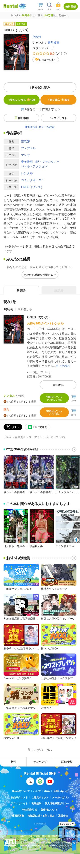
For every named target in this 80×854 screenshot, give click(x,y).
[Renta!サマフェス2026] (22, 6)
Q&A (47, 791)
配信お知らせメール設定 (40, 127)
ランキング (40, 762)
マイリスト (60, 118)
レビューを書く (47, 59)
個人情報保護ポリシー (57, 803)
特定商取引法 (29, 809)
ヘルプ (37, 791)
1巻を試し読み (40, 87)
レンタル (27, 173)
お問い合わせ (60, 791)
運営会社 (63, 815)
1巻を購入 (58, 100)
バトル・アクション (34, 166)
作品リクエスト (19, 797)
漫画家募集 (18, 815)
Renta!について (21, 791)
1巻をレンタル (21, 100)
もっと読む (63, 365)
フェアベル (28, 148)
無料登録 (70, 6)
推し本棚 (23, 118)
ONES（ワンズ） (32, 187)
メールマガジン (60, 797)
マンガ (25, 155)
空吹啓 (36, 36)
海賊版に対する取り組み (41, 815)
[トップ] (11, 6)
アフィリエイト (19, 803)
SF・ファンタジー (47, 161)
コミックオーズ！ (32, 180)
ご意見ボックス (40, 797)
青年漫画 (53, 42)
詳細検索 (66, 762)
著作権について (49, 809)
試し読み (58, 385)
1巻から (9, 309)
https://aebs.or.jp (28, 848)
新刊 (13, 762)
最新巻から (25, 309)
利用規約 (36, 803)
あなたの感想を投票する (38, 275)
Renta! (8, 437)
